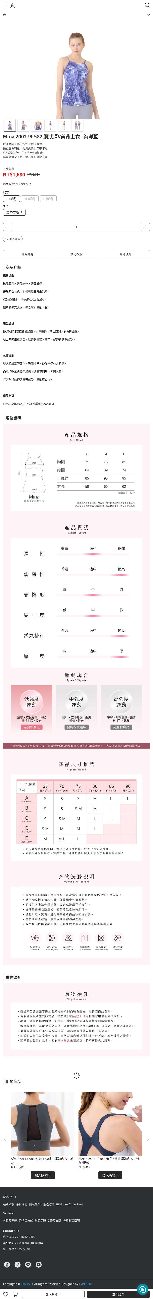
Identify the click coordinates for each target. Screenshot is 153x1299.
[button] (147, 1139)
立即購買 (118, 1294)
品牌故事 (8, 1204)
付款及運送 (10, 1220)
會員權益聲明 (71, 1220)
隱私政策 (34, 1204)
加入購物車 (53, 1294)
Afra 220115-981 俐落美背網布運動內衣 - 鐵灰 (42, 1161)
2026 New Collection (69, 1204)
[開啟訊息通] (142, 1289)
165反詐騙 (54, 1220)
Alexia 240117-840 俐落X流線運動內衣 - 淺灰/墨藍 (108, 1161)
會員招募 (21, 1204)
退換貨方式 (26, 1220)
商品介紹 (27, 254)
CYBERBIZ (85, 1284)
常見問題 (40, 1220)
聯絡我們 (48, 1204)
